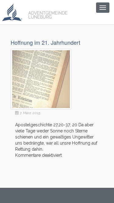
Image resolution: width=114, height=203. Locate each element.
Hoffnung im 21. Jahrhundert (45, 42)
